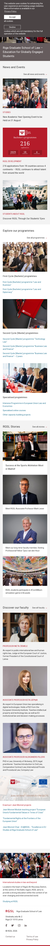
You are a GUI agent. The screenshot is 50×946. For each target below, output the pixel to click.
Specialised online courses (14, 410)
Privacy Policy (32, 939)
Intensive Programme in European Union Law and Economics (24, 404)
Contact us (10, 936)
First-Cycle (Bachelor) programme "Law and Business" (22, 283)
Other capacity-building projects (17, 415)
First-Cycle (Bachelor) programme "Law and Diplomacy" (22, 290)
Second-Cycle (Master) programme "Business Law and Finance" (25, 347)
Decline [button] (12, 27)
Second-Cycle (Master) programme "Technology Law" (24, 340)
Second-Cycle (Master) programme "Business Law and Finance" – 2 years (25, 354)
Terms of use (32, 936)
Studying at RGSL (10, 901)
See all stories (38, 427)
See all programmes (36, 238)
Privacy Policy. (10, 11)
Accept (12, 17)
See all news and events (34, 74)
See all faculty (38, 608)
